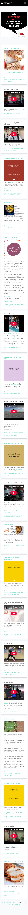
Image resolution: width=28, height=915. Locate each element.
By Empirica (6, 391)
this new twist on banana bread (13, 72)
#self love (6, 304)
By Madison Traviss (8, 771)
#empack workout (13, 435)
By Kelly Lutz (7, 225)
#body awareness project (10, 634)
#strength (10, 148)
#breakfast (10, 227)
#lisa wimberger (16, 853)
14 (13, 902)
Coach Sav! (15, 470)
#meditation (10, 773)
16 (16, 902)
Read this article (15, 384)
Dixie (7, 109)
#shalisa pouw (15, 194)
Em (6, 182)
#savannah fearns (17, 475)
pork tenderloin (9, 888)
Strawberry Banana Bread (11, 48)
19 (21, 902)
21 (25, 902)
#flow (11, 113)
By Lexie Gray (7, 590)
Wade (7, 144)
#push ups (16, 594)
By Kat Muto (7, 670)
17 (18, 902)
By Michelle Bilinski (8, 301)
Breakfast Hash (8, 524)
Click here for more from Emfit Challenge (14, 545)
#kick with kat (7, 672)
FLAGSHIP (12, 338)
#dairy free (17, 79)
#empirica (6, 393)
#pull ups (10, 475)
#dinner (10, 893)
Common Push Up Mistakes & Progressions (12, 558)
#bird (12, 672)
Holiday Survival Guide (10, 237)
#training (19, 193)
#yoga (5, 113)
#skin (18, 634)
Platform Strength (12, 333)
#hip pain (15, 113)
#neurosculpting (8, 853)
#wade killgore (14, 150)
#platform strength (8, 347)
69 (12, 904)
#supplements (12, 393)
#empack (6, 435)
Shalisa (12, 182)
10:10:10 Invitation (9, 719)
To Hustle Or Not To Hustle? (12, 783)
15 (15, 902)
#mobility (6, 148)
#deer (5, 773)
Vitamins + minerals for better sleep (12, 357)
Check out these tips (9, 296)
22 (9, 904)
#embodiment (16, 773)
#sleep (18, 393)
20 (23, 902)
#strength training (18, 148)
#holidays (9, 305)
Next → (17, 904)
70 (14, 904)
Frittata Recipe (8, 202)
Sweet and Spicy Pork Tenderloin (13, 861)
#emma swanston (8, 81)
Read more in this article (10, 812)
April (23, 340)
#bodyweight (10, 594)
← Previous (5, 902)
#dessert (22, 79)
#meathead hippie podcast (10, 193)
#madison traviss (8, 775)
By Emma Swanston (9, 77)
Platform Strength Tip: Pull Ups (13, 443)
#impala (6, 674)
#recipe (5, 79)
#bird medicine (17, 672)
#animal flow (11, 674)
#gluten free (11, 79)
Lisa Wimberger (10, 846)
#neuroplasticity (15, 851)
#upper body (7, 150)
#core (5, 194)
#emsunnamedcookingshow (13, 516)
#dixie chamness (12, 115)
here (13, 586)
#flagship (15, 347)
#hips (8, 113)
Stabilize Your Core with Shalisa (13, 158)
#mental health (12, 304)
